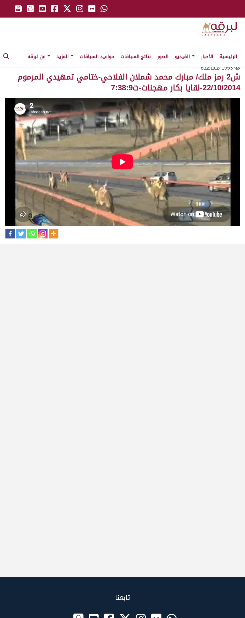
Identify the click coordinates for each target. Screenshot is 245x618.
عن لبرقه (37, 56)
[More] (53, 233)
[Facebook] (10, 233)
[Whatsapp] (32, 233)
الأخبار (207, 56)
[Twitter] (21, 233)
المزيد (63, 56)
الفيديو (183, 56)
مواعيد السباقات (97, 56)
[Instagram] (43, 233)
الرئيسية (228, 56)
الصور (162, 56)
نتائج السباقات (136, 56)
